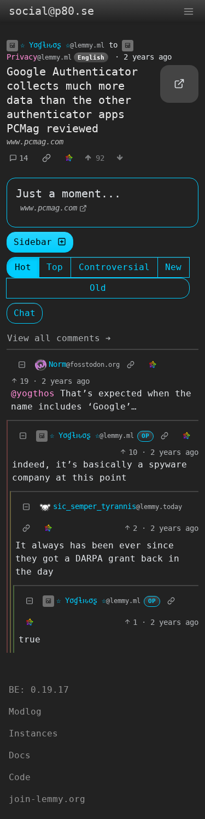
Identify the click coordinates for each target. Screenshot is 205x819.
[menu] (188, 11)
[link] (46, 158)
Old (98, 288)
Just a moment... (68, 193)
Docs (20, 755)
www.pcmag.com (35, 141)
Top (54, 267)
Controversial (114, 267)
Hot (23, 267)
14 (23, 158)
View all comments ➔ (59, 338)
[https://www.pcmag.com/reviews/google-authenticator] (179, 84)
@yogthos (33, 393)
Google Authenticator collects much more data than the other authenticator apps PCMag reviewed (72, 100)
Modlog (25, 711)
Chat (25, 313)
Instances (33, 733)
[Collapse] (22, 364)
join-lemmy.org (47, 799)
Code (20, 777)
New (173, 267)
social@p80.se (51, 10)
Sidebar (33, 242)
